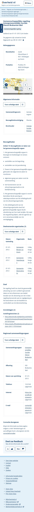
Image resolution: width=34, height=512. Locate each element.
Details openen (1, 28)
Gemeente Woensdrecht (20, 270)
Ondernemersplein (12, 504)
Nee (18, 449)
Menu (29, 3)
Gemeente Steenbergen (20, 260)
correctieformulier (9, 433)
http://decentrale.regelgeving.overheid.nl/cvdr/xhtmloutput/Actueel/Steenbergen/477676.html (18, 319)
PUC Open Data (11, 494)
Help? (23, 40)
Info (30, 93)
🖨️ (30, 88)
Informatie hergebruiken (14, 476)
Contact (8, 463)
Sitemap (8, 483)
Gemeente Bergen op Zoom (19, 249)
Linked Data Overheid (13, 491)
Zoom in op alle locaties (21, 88)
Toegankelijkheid (11, 481)
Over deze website (12, 461)
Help (7, 468)
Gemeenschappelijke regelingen (10, 11)
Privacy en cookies (12, 478)
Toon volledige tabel (12, 105)
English (8, 465)
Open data (9, 489)
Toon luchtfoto (16, 88)
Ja (8, 449)
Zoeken (8, 470)
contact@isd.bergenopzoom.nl (29, 407)
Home (3, 9)
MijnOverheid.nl (11, 499)
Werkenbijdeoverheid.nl (14, 507)
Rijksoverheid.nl (11, 502)
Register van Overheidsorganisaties (16, 9)
